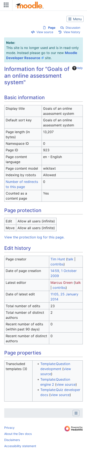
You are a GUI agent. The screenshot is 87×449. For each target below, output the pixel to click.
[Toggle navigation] (5, 6)
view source (66, 384)
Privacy (9, 427)
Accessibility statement (20, 446)
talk (70, 259)
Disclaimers (12, 440)
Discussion (73, 27)
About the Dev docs (18, 433)
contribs (57, 264)
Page (51, 27)
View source (45, 32)
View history (72, 32)
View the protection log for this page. (34, 237)
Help (79, 68)
